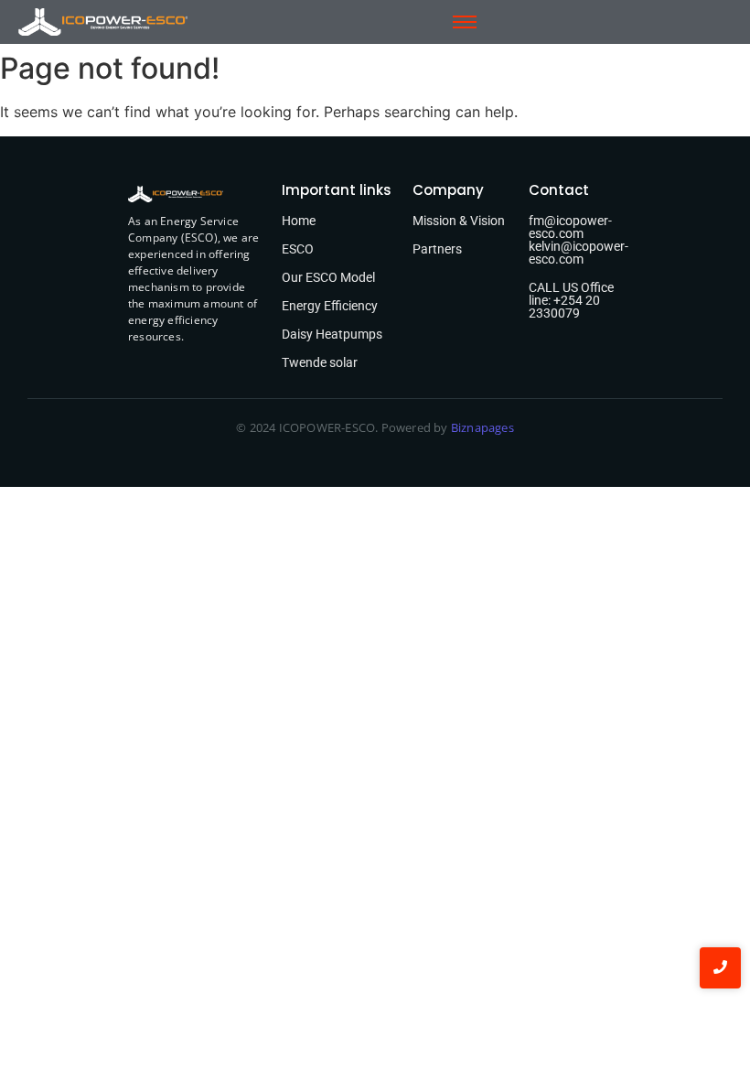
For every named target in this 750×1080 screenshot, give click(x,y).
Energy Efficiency (330, 305)
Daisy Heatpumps (332, 334)
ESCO (298, 249)
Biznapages (481, 427)
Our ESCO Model (328, 277)
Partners (437, 249)
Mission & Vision (458, 220)
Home (299, 220)
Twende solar (320, 362)
